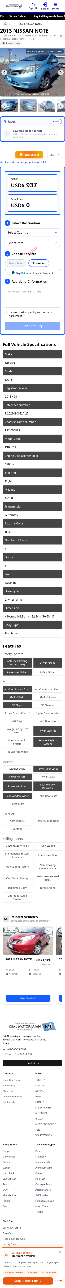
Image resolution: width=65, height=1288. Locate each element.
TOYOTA (40, 1080)
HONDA (39, 1102)
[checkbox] (8, 273)
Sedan (6, 1162)
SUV (5, 1189)
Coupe (6, 1151)
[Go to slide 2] (57, 1280)
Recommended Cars (14, 1238)
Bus (5, 1206)
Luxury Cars (9, 1244)
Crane (38, 1173)
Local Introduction (12, 1096)
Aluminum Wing (44, 1167)
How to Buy (9, 1085)
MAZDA (39, 1085)
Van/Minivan (9, 1178)
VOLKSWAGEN (43, 1135)
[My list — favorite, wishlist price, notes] (61, 36)
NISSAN (39, 1091)
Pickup (6, 1200)
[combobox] (55, 155)
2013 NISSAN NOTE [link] (30, 23)
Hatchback (8, 1173)
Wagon (6, 1167)
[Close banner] (60, 1252)
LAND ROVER (43, 1107)
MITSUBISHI (42, 1113)
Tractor (39, 1211)
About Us (8, 1091)
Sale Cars (8, 1233)
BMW (38, 1096)
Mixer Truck (41, 1206)
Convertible (9, 1156)
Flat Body (40, 1156)
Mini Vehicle (9, 1195)
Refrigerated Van (44, 1200)
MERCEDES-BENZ (45, 1124)
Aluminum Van (43, 1162)
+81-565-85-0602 (16, 1049)
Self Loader (41, 1195)
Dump (38, 1151)
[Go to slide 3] (60, 1280)
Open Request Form (26, 1281)
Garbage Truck (43, 1184)
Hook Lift (40, 1178)
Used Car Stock (11, 1080)
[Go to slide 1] (55, 1280)
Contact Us (33, 1063)
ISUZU (39, 1118)
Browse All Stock (12, 1227)
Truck (6, 1184)
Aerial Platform (43, 1189)
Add (56, 121)
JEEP (38, 1129)
